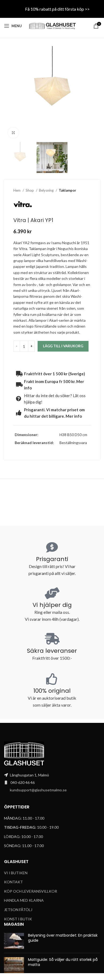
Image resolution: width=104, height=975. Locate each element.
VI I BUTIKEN (15, 873)
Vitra (23, 248)
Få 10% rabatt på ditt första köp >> (57, 8)
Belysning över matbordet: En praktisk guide (63, 938)
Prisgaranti (52, 559)
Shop (30, 190)
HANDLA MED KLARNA (24, 900)
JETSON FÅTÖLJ (18, 909)
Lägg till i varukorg (63, 346)
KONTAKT (13, 882)
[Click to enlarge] (13, 132)
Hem (17, 190)
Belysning (46, 190)
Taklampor (67, 190)
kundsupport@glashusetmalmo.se (38, 790)
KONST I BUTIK (18, 919)
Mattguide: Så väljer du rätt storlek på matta (63, 962)
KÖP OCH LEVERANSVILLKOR (30, 891)
